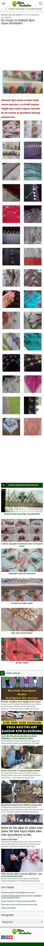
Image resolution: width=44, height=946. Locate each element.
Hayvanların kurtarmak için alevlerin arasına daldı (21, 805)
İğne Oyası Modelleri (15, 15)
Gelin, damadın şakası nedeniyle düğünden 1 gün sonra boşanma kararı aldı (21, 875)
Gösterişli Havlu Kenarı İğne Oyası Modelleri (22, 514)
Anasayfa (4, 15)
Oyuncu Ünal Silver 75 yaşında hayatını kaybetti (20, 771)
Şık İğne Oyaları (22, 663)
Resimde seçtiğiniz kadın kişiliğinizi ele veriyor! (21, 702)
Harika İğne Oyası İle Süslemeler (22, 573)
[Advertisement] (22, 48)
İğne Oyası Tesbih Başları (22, 633)
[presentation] (2, 9)
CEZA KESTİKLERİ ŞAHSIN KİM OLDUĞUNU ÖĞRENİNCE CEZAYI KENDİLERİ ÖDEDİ (19, 737)
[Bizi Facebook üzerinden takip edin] (3, 937)
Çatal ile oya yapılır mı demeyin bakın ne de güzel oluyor (22, 545)
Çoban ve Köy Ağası (9, 839)
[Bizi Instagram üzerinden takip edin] (7, 937)
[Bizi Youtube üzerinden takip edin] (11, 937)
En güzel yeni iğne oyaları (22, 603)
